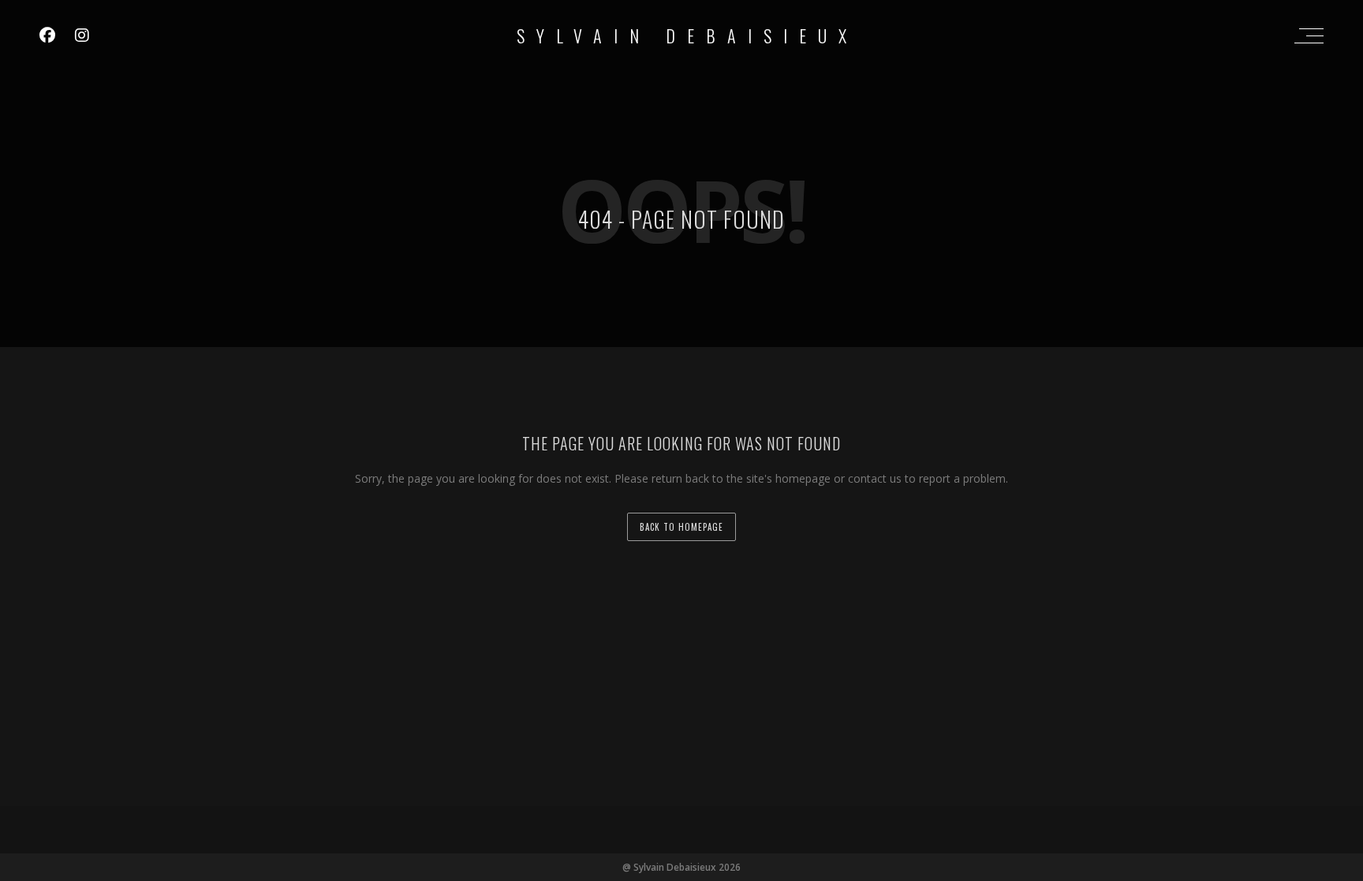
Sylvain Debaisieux (687, 35)
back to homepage (681, 527)
